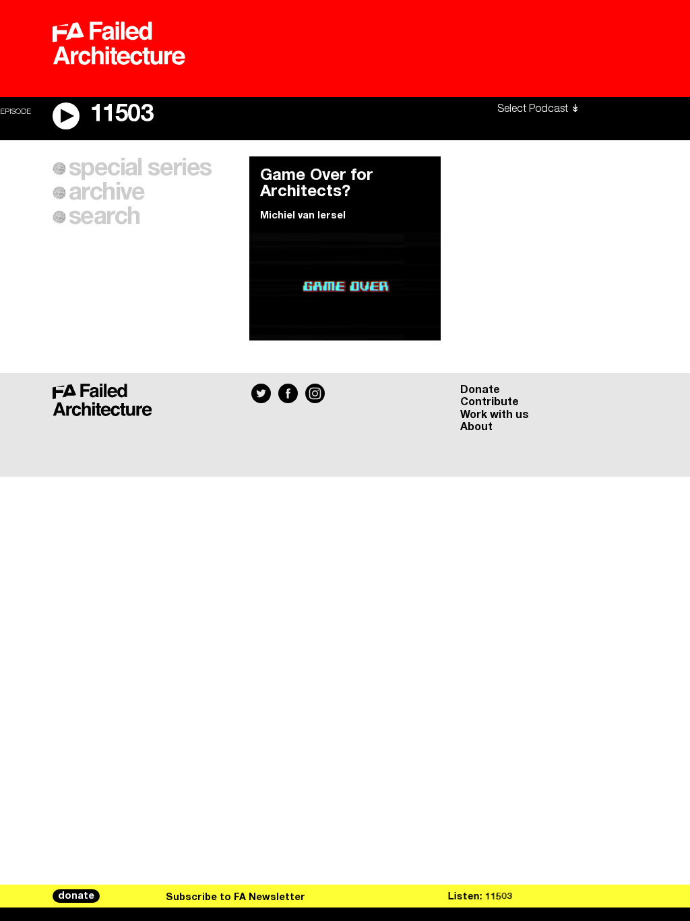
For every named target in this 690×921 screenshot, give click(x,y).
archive (107, 193)
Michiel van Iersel (303, 215)
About (476, 426)
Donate (480, 389)
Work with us (494, 414)
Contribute (489, 401)
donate (76, 896)
